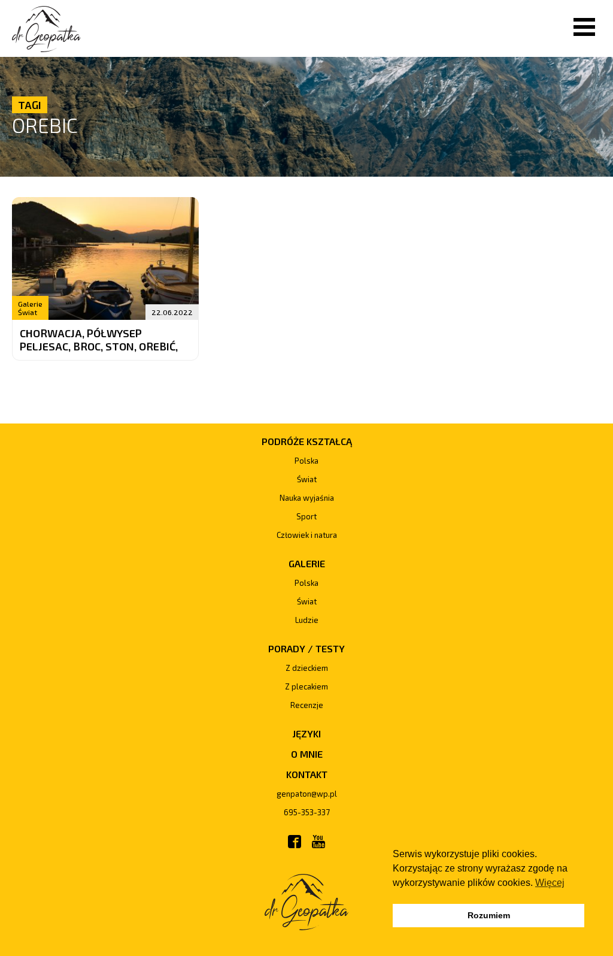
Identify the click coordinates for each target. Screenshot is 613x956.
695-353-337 (307, 812)
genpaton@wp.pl (307, 793)
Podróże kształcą (307, 441)
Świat (27, 312)
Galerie (30, 303)
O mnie (307, 754)
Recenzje (306, 705)
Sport (306, 516)
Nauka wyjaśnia (307, 498)
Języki (306, 733)
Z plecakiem (306, 686)
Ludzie (306, 620)
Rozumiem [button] (489, 915)
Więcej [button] (550, 883)
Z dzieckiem (307, 668)
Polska (306, 460)
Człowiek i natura (307, 535)
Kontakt (306, 774)
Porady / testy (306, 648)
